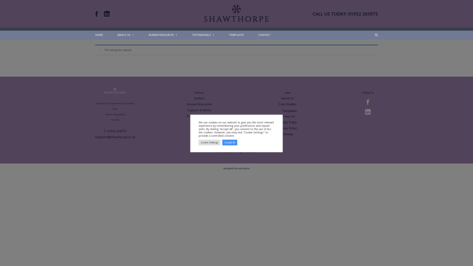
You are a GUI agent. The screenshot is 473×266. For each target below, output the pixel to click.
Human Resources (161, 35)
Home (99, 35)
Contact (264, 35)
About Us (123, 35)
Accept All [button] (229, 142)
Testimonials (201, 35)
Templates (236, 35)
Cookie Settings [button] (209, 142)
